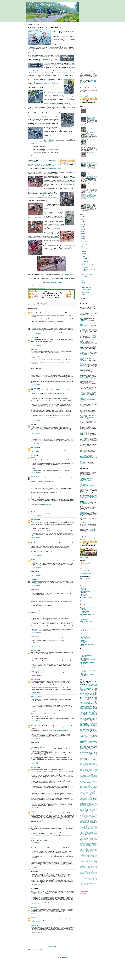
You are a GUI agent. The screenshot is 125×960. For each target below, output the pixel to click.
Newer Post (30, 944)
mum (93, 766)
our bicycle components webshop (58, 168)
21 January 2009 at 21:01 (36, 505)
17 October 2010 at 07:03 (36, 822)
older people (88, 745)
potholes (92, 822)
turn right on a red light (88, 369)
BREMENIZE (84, 585)
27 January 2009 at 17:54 (36, 632)
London (81, 513)
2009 (82, 239)
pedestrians (82, 718)
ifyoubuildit (95, 715)
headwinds (94, 797)
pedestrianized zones (84, 456)
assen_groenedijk (92, 809)
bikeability (95, 833)
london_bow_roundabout (85, 840)
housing (86, 798)
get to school (64, 179)
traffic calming (89, 804)
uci (84, 883)
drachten (85, 862)
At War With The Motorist (86, 597)
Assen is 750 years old (86, 296)
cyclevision (82, 815)
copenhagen (86, 777)
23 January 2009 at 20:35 (36, 555)
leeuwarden (93, 868)
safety (93, 697)
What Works (82, 342)
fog (95, 863)
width (81, 806)
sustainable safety (91, 848)
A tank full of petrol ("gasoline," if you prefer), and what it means (92, 195)
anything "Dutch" (86, 440)
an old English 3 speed (49, 530)
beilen (92, 855)
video (84, 683)
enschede (90, 838)
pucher (86, 769)
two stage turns (89, 850)
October (84, 244)
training (86, 771)
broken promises (83, 725)
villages (94, 763)
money (93, 717)
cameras (94, 857)
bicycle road (82, 740)
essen (81, 863)
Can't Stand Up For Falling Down (88, 614)
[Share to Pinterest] (46, 303)
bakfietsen (94, 789)
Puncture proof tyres (35, 143)
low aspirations (90, 743)
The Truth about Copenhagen (86, 492)
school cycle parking (83, 786)
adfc (96, 831)
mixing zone (94, 872)
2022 (82, 218)
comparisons (89, 688)
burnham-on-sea (83, 811)
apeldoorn (94, 832)
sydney (90, 803)
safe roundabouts (93, 760)
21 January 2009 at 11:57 (36, 420)
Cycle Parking (82, 399)
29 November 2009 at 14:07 (36, 675)
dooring (81, 862)
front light (32, 79)
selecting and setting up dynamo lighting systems (48, 83)
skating (89, 826)
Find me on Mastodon (84, 557)
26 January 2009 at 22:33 (36, 596)
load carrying (93, 759)
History (81, 357)
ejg (31, 509)
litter (95, 799)
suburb (93, 731)
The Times (88, 808)
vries (85, 851)
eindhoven (81, 794)
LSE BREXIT (83, 673)
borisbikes (81, 791)
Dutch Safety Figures (84, 320)
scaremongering (83, 463)
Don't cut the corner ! (86, 263)
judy (50, 304)
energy (90, 735)
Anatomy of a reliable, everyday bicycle (91, 163)
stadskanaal (94, 879)
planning (87, 684)
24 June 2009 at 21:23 (35, 646)
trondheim (81, 850)
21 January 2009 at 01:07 (36, 333)
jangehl (88, 867)
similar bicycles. (69, 339)
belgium (96, 855)
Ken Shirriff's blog (85, 648)
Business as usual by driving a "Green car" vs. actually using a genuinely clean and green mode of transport (92, 185)
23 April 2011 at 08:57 (35, 867)
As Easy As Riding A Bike (86, 591)
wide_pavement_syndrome (86, 788)
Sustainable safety (83, 325)
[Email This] (40, 303)
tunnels (87, 754)
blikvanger (91, 856)
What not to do (83, 433)
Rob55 (32, 811)
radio (88, 874)
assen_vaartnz (84, 747)
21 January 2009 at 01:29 (36, 345)
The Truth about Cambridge (85, 502)
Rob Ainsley (33, 476)
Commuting (82, 414)
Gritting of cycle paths (84, 383)
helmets (93, 736)
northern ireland (82, 873)
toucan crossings (93, 849)
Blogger (64, 957)
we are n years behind (87, 831)
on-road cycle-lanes (84, 760)
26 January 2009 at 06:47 (36, 585)
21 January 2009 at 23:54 (36, 515)
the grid (94, 803)
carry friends (49, 141)
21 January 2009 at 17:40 (36, 483)
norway (94, 782)
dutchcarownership (83, 758)
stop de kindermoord (88, 880)
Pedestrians (82, 315)
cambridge (92, 701)
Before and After (83, 360)
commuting (41, 304)
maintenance (85, 717)
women (85, 806)
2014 (82, 231)
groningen (88, 702)
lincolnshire (89, 820)
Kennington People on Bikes (87, 604)
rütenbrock (85, 823)
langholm (86, 868)
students (81, 753)
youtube (87, 884)
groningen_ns (88, 797)
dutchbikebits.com (46, 304)
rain (95, 785)
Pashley (44, 499)
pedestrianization (83, 785)
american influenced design (86, 832)
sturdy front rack (54, 231)
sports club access (83, 827)
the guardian (88, 753)
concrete (81, 837)
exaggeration (92, 726)
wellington (82, 884)
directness (92, 693)
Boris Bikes (82, 515)
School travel (82, 394)
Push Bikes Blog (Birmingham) (87, 578)
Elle (32, 559)
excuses (95, 702)
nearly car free (90, 448)
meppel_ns (86, 871)
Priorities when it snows (86, 287)
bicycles (32, 304)
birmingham (86, 856)
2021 (82, 219)
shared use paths (83, 826)
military (94, 820)
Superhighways (83, 346)
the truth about (82, 804)
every (82, 839)
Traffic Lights (82, 365)
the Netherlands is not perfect (85, 441)
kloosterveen (82, 743)
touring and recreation (91, 687)
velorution (59, 448)
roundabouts (82, 737)
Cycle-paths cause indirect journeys (88, 485)
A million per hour (83, 329)
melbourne (86, 800)
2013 (82, 233)
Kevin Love (33, 455)
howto (89, 730)
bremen (86, 857)
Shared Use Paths (83, 449)
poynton (84, 874)
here (45, 528)
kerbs (81, 868)
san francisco (95, 877)
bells (85, 833)
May (83, 253)
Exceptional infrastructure (85, 378)
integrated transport (87, 703)
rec (91, 874)
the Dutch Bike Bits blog (41, 288)
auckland (82, 855)
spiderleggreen (34, 579)
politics (94, 745)
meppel (81, 871)
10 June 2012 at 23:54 (35, 903)
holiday (88, 720)
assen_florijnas (82, 789)
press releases (83, 723)
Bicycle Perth (84, 594)
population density (86, 822)
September (84, 246)
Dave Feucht (33, 311)
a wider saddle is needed (45, 154)
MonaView (33, 907)
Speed (81, 421)
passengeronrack (87, 844)
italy (84, 867)
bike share (91, 747)
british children (91, 734)
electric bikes (87, 748)
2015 (82, 229)
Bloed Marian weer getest (85, 637)
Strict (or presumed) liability (85, 457)
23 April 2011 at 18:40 (35, 884)
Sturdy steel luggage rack (49, 139)
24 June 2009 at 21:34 (35, 667)
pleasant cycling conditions (90, 722)
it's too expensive (84, 477)
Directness (82, 364)
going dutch (82, 720)
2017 (82, 226)
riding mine (67, 530)
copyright (81, 814)
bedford (87, 810)
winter (95, 695)
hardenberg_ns (82, 866)
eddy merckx (90, 862)
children (81, 692)
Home (52, 944)
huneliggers (82, 706)
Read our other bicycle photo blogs (52, 282)
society (93, 728)
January (84, 260)
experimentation (90, 863)
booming (91, 834)
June (83, 251)
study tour (95, 718)
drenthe (81, 702)
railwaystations (83, 701)
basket (43, 58)
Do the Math (83, 640)
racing (92, 699)
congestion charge (94, 860)
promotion (90, 706)
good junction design (85, 749)
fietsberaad (86, 765)
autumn (88, 789)
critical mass (93, 814)
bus (96, 734)
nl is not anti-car (84, 751)
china (95, 812)
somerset (85, 803)
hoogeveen (82, 798)
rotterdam (94, 845)
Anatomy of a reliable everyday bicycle (87, 417)
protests (94, 844)
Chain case (46, 63)
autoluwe (81, 833)
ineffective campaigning (90, 709)
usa (90, 715)
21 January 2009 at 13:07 (36, 433)
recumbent (91, 692)
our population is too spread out (87, 478)
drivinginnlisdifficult (83, 793)
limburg (91, 799)
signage (93, 711)
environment (84, 726)
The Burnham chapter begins (86, 655)
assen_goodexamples (85, 689)
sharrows (88, 878)
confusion (87, 860)
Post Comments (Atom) (37, 949)
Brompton (67, 499)
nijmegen (81, 821)
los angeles (89, 766)
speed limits (94, 826)
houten (87, 780)
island (81, 867)
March (83, 256)
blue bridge (89, 764)
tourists (81, 883)
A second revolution (84, 311)
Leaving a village (85, 267)
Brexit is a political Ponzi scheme (87, 674)
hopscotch (88, 866)
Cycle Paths (82, 348)
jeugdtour (95, 798)
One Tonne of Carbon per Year (87, 662)
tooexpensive (88, 763)
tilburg (95, 828)
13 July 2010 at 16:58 (35, 763)
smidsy (90, 786)
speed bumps (82, 848)
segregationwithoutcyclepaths (86, 708)
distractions (93, 816)
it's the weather (83, 484)
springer (56, 211)
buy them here (56, 237)
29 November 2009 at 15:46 (36, 692)
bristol (95, 810)
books (87, 834)
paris (88, 821)
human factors (94, 749)
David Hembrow (34, 388)
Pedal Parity (83, 588)
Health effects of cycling (84, 406)
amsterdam (87, 724)
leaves (84, 820)
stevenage (81, 880)
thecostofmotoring (88, 828)
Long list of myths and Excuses (86, 471)
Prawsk (32, 826)
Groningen (86, 403)
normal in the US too (63, 393)
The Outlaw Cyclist (85, 261)
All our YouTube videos (85, 570)
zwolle (94, 788)
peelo (92, 821)
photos (90, 695)
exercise (85, 863)
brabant (96, 834)
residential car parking (87, 845)
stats (93, 694)
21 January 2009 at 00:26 (36, 322)
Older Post (73, 944)
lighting (91, 765)
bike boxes (90, 833)
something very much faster (62, 730)
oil (85, 821)
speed (81, 729)
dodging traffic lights (93, 725)
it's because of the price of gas (86, 483)
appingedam (89, 854)
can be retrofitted (31, 76)
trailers (85, 787)
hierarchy (91, 839)
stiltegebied (91, 770)
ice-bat (91, 798)
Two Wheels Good (85, 611)
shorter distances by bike (92, 737)
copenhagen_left (84, 861)
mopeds (89, 782)
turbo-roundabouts (84, 805)
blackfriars (83, 834)
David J (32, 424)
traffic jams (95, 804)
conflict (94, 740)
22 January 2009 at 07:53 (36, 537)
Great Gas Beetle (84, 581)
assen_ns (95, 775)
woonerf (90, 806)
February (84, 258)
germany (81, 742)
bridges (87, 729)
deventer (94, 777)
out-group (95, 751)
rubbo (86, 877)
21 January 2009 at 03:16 (36, 369)
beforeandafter (83, 734)
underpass (93, 754)
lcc (88, 759)
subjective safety (84, 693)
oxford (93, 873)
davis (95, 861)
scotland (85, 846)
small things (83, 698)
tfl (80, 715)
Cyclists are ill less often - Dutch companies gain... (88, 265)
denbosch (84, 735)
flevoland (94, 817)
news (88, 728)
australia (93, 719)
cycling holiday (38, 285)
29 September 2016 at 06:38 (36, 932)
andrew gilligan (91, 774)
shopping (89, 718)
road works (87, 707)
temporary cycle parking (84, 849)
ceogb (87, 792)
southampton (82, 879)
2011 (82, 236)
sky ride (94, 878)
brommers (87, 791)
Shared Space (83, 443)
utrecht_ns (86, 829)
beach (82, 776)
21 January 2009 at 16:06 (36, 472)
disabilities (93, 792)
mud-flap (39, 107)
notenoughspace (83, 783)
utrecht (81, 755)
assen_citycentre (92, 738)
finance (81, 759)
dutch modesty (92, 793)
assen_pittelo (82, 810)
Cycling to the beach (86, 276)
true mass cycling (92, 787)
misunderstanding (83, 782)
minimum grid (88, 872)
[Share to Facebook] (44, 303)
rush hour (57, 31)
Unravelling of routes (84, 355)
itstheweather (82, 781)
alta (85, 809)
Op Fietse (84, 294)
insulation (94, 866)
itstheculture (93, 780)
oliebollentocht (89, 843)
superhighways (85, 719)
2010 (82, 238)
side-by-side (93, 752)
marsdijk (81, 800)
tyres (90, 805)
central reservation (88, 812)
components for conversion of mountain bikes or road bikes (44, 279)
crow (90, 777)
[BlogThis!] (41, 303)
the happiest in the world (89, 393)
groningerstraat (91, 742)
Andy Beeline (34, 925)
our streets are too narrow (86, 475)
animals (93, 732)
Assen (91, 403)
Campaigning (82, 335)
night (82, 745)
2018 (82, 224)
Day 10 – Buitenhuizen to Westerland (87, 623)
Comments (84, 564)
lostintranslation (92, 714)
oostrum (88, 873)
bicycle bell (51, 59)
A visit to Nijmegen (85, 285)
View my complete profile (85, 893)
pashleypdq (82, 711)
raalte (81, 845)
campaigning (83, 695)
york (93, 831)
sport (94, 761)
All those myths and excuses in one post (91, 109)
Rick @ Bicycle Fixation (36, 696)
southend (88, 879)
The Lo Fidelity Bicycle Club (87, 600)
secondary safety (92, 846)
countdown (90, 861)
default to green (89, 815)
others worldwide (86, 517)
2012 (82, 234)
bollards (96, 856)
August (83, 248)
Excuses (83, 282)
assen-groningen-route (88, 775)
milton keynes (91, 871)
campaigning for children (88, 713)
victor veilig (88, 883)
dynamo (37, 79)
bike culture (36, 304)
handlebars (32, 55)
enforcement (92, 758)
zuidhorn (88, 851)
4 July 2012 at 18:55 (35, 913)
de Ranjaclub (84, 636)
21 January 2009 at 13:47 (36, 443)
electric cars (87, 794)
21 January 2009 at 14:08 (36, 451)
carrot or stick (83, 712)
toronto (81, 829)
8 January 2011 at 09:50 (36, 842)
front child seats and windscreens (44, 192)
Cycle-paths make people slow (87, 486)
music (96, 743)
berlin (91, 810)
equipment (95, 838)
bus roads (90, 811)
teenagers (87, 746)
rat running (91, 769)
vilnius (92, 883)
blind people (87, 776)
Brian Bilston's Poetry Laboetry (87, 644)
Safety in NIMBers (84, 641)
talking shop (84, 738)
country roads (87, 814)
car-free (92, 791)
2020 (82, 221)
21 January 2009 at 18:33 (36, 493)
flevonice (86, 839)
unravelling (85, 715)
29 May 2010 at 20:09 (35, 720)
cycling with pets (47, 213)
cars (81, 694)
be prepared (88, 855)
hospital (96, 839)
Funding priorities (85, 280)
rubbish (81, 846)
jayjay (32, 326)
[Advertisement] (52, 939)
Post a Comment (33, 935)
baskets (95, 755)
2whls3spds (33, 337)
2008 (82, 298)
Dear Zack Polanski (84, 663)
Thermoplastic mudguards (49, 103)
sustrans (81, 746)
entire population (31, 47)
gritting (88, 711)
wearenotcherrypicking (84, 732)
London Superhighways (84, 512)
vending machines (92, 829)
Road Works (82, 407)
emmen (95, 862)
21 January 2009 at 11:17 (36, 384)
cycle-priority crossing (93, 837)
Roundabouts (82, 371)
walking (96, 883)
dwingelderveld (82, 817)
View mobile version (52, 946)
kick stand (34, 152)
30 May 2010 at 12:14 (35, 738)
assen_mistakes (94, 746)
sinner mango (90, 690)
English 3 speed (33, 74)
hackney (81, 780)
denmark (93, 757)
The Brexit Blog (84, 654)
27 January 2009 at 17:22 (36, 606)
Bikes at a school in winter (87, 290)
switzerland (82, 763)
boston (82, 857)
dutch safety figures (92, 741)
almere (81, 854)
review (93, 707)
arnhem (93, 854)
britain (91, 683)
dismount (87, 816)
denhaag (85, 838)
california (90, 857)
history (88, 704)
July (83, 249)
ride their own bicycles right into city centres (65, 181)
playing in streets (90, 785)
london (92, 698)
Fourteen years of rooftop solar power (88, 659)
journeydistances (84, 799)
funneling (82, 797)
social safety (94, 712)
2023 (82, 216)
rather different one (48, 504)
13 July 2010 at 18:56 (35, 807)
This (35, 521)
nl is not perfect (86, 697)
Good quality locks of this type (57, 95)
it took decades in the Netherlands (87, 481)
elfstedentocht (89, 817)
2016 (82, 228)
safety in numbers (92, 823)
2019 (82, 223)
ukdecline (94, 805)
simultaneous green (86, 761)
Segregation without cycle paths (86, 352)
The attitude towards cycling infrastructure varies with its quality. (91, 118)
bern (82, 856)
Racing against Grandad (87, 274)
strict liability (91, 827)
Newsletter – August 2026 (85, 645)
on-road (94, 843)
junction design (93, 867)
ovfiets (81, 844)
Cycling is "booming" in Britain (86, 487)
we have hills (83, 479)
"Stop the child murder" (85, 340)
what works (87, 685)
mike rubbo (91, 781)
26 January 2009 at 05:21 (36, 575)
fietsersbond (82, 728)
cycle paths (93, 681)
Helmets (81, 462)
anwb (84, 854)
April (83, 254)
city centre (89, 740)
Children (81, 386)
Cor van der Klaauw (83, 774)
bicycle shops (82, 764)
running (90, 877)
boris (94, 724)
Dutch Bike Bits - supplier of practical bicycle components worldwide (88, 573)
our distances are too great (86, 480)
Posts (83, 562)
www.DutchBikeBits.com (86, 627)
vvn (80, 831)
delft (82, 838)
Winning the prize (85, 292)
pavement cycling (92, 783)
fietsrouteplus (94, 748)
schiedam (83, 878)
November (84, 243)
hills (85, 759)
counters (86, 837)
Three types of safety (91, 204)
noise (90, 751)
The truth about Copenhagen (90, 153)
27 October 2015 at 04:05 (36, 921)
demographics (83, 741)
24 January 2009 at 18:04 (36, 567)
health (87, 736)
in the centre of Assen (65, 274)
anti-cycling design (88, 755)
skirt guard (58, 90)
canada (83, 757)
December (84, 241)
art (96, 854)
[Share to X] (43, 303)
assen (82, 681)
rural (94, 704)
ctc (88, 757)
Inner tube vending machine (87, 289)
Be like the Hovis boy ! (86, 284)
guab (32, 917)
